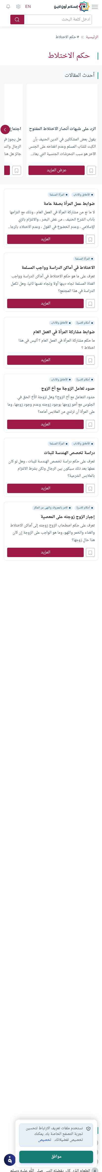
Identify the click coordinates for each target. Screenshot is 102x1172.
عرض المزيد (57, 170)
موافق (56, 1156)
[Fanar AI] (10, 1160)
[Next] (5, 129)
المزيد (45, 239)
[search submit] (17, 19)
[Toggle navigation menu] (94, 7)
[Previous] (97, 129)
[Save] (91, 170)
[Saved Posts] (8, 6)
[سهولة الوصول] (18, 6)
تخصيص (44, 1140)
